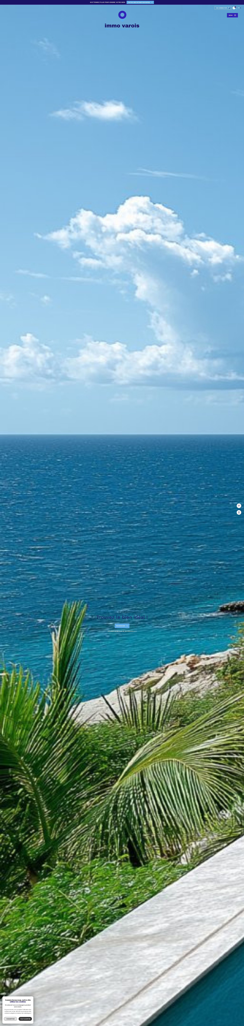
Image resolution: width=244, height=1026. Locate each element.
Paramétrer (10, 1019)
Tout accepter (25, 1019)
